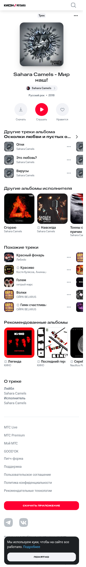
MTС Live (10, 427)
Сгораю (10, 228)
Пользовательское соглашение (27, 474)
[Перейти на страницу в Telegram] (8, 522)
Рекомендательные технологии (28, 490)
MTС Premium (14, 435)
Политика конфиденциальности (28, 482)
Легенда (14, 362)
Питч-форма (13, 458)
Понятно (41, 557)
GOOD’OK (11, 451)
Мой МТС (11, 443)
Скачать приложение (41, 505)
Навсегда (48, 228)
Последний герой (55, 362)
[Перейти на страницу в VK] (23, 522)
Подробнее (31, 547)
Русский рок (36, 95)
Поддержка (13, 466)
